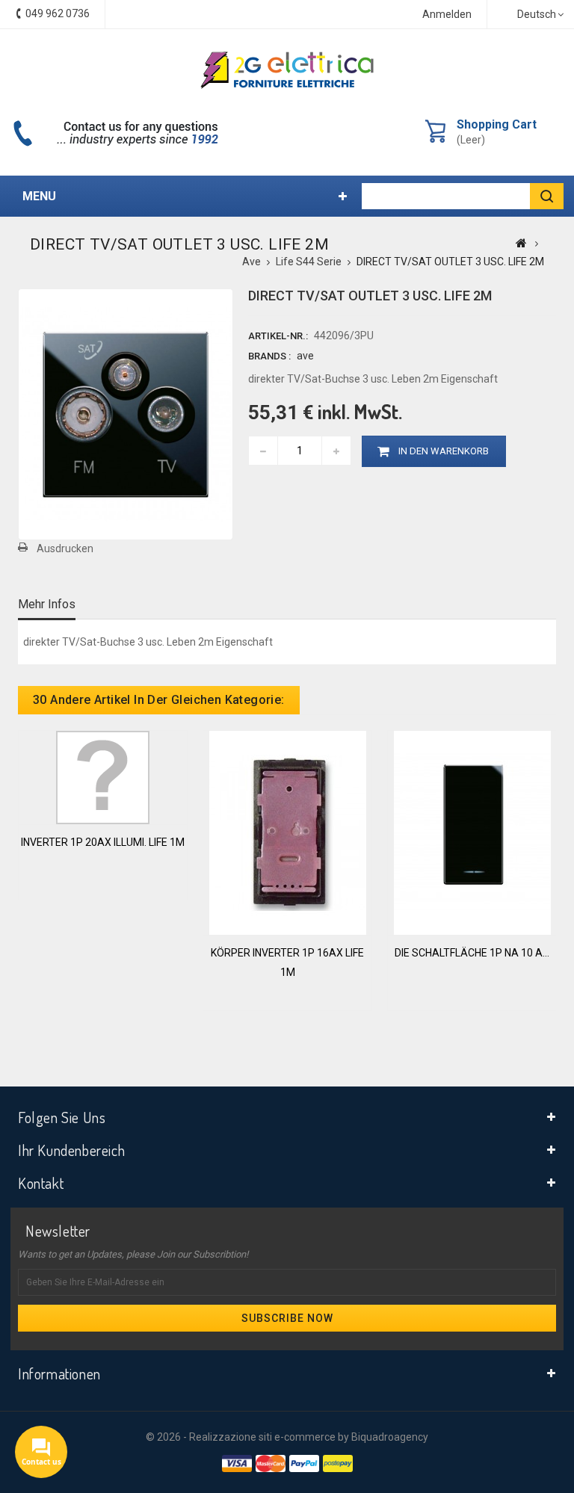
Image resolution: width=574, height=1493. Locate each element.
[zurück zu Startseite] (521, 242)
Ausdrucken (65, 548)
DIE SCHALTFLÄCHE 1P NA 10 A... (472, 953)
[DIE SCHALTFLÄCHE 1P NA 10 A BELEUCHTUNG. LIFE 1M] (472, 832)
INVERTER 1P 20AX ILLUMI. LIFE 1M (103, 842)
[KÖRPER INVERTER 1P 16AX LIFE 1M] (287, 832)
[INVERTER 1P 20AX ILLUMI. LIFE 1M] (102, 776)
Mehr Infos (46, 604)
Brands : (269, 356)
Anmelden (447, 14)
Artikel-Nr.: (278, 335)
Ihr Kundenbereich (71, 1150)
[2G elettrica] (287, 70)
